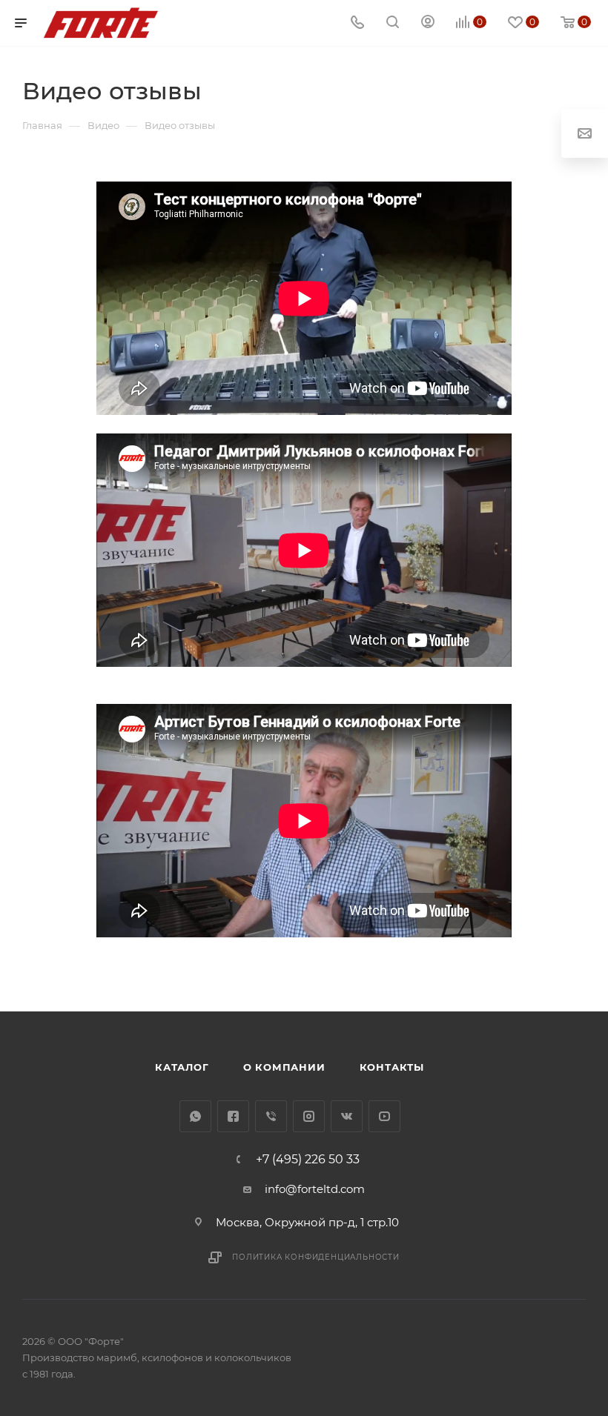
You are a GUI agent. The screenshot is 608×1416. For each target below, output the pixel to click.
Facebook (233, 1116)
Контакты (392, 1067)
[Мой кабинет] (427, 23)
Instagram (309, 1116)
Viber (271, 1116)
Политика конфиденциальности (316, 1257)
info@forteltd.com (315, 1189)
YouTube (384, 1116)
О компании (284, 1067)
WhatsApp (195, 1116)
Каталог (182, 1067)
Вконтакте (347, 1116)
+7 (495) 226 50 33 (308, 1160)
